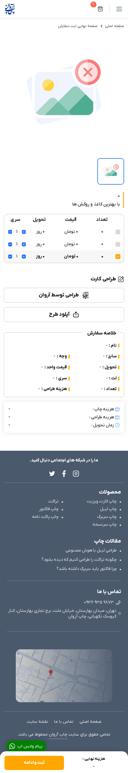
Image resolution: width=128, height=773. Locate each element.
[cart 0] (100, 8)
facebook (64, 474)
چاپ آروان (58, 734)
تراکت (53, 501)
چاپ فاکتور (49, 509)
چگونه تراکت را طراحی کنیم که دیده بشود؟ (79, 560)
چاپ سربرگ (107, 517)
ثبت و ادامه (34, 763)
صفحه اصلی (114, 26)
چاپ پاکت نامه (45, 517)
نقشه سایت (37, 722)
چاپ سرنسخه (105, 524)
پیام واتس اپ (30, 746)
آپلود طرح (59, 314)
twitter (52, 474)
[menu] (116, 9)
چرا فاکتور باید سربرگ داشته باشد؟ (87, 569)
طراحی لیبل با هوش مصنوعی (91, 550)
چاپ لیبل (108, 509)
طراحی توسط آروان (59, 295)
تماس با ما (64, 722)
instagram (76, 474)
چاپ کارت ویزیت (102, 501)
